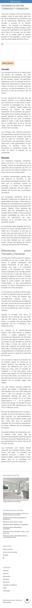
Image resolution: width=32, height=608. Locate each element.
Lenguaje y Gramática (10, 585)
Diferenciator (15, 1)
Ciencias (5, 573)
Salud (5, 588)
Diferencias (6, 576)
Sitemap (5, 555)
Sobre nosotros (8, 549)
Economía (6, 579)
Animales (6, 570)
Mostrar (10, 63)
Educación (6, 582)
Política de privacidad (10, 552)
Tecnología (6, 590)
